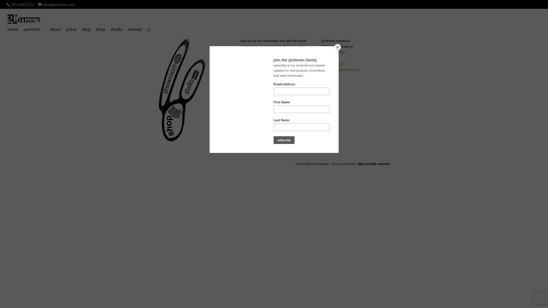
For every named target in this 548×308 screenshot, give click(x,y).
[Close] (337, 47)
